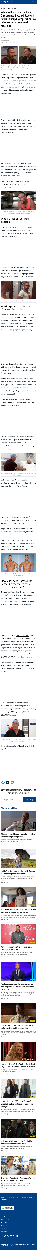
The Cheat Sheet (22, 635)
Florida (30, 227)
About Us (3, 1217)
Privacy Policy (4, 1222)
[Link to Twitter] (8, 1236)
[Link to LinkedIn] (17, 1236)
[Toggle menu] (34, 2)
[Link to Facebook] (1, 1236)
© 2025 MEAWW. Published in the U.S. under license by (15, 1197)
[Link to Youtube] (11, 1236)
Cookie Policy (4, 1225)
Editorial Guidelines (6, 1220)
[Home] (6, 2)
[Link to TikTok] (14, 1236)
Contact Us (4, 1231)
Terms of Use (4, 1228)
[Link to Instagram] (5, 1236)
